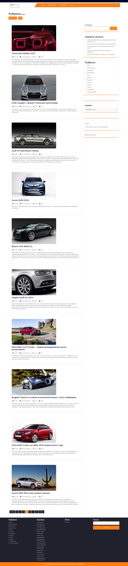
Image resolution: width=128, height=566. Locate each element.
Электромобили (92, 92)
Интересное (63, 5)
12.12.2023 (15, 56)
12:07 (40, 301)
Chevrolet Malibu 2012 (23, 53)
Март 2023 (40, 556)
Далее (41, 512)
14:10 (40, 496)
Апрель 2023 (41, 554)
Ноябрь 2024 (41, 526)
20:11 (40, 353)
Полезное (90, 80)
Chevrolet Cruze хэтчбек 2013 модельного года (37, 445)
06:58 (40, 249)
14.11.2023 (15, 353)
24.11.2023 (15, 301)
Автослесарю (52, 5)
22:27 (40, 154)
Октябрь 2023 (41, 543)
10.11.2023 (15, 400)
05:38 (40, 56)
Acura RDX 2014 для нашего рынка (31, 493)
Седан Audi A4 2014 (22, 297)
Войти (87, 123)
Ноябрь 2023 (41, 541)
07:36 (40, 203)
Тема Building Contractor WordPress (56, 564)
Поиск (88, 25)
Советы (89, 84)
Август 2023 (41, 546)
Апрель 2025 (41, 524)
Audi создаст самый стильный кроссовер (35, 103)
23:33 (40, 448)
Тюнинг (89, 87)
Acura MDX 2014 (20, 200)
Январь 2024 (41, 537)
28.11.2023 (15, 154)
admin (34, 56)
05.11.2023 (15, 496)
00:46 (40, 400)
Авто (42, 5)
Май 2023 (40, 552)
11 (36, 512)
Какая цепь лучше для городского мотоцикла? (101, 54)
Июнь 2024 (40, 535)
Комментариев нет (25, 57)
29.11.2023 (15, 106)
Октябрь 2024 (41, 528)
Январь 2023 (41, 560)
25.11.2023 (15, 249)
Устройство (90, 89)
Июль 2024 (40, 533)
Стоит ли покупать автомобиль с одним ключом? (101, 44)
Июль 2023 (40, 548)
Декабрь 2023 (41, 539)
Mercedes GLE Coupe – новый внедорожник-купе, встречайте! (39, 348)
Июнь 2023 (40, 550)
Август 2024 (41, 531)
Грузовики (90, 70)
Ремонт (89, 82)
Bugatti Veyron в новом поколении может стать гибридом (44, 397)
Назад (12, 512)
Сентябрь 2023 (42, 544)
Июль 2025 (40, 522)
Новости (89, 77)
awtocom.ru (12, 18)
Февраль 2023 (41, 558)
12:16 (40, 106)
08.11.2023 (15, 448)
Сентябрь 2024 (42, 529)
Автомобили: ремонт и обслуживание (97, 127)
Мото (72, 5)
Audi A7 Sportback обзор (25, 150)
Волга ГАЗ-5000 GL (22, 246)
